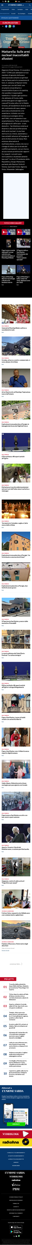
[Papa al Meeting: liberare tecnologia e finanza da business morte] (9, 269)
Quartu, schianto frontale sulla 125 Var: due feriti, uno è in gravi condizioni (18, 1006)
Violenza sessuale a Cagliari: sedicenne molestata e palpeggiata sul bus (18, 1054)
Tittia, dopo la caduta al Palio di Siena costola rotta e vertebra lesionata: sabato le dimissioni (18, 996)
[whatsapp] (8, 1)
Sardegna (20, 9)
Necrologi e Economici (16, 1200)
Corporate (16, 1216)
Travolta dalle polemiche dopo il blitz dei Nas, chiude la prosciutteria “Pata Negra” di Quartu (18, 986)
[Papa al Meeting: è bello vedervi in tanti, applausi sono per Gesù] (24, 269)
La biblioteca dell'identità (16, 1159)
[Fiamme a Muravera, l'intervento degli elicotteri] (16, 929)
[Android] (16, 1232)
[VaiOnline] (16, 1185)
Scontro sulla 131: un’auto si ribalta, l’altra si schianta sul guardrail (18, 1026)
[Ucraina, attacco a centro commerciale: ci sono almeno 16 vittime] (16, 345)
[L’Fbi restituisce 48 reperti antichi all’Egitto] (16, 442)
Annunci (16, 1162)
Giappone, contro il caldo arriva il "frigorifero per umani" (13, 882)
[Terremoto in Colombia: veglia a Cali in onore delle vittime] (16, 509)
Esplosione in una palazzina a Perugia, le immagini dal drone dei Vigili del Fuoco (15, 425)
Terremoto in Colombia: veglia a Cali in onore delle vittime (15, 524)
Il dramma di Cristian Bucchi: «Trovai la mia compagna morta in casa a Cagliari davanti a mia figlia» (18, 1035)
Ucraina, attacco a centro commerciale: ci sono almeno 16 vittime (16, 361)
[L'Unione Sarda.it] (16, 5)
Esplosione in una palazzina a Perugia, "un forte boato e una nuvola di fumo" (16, 556)
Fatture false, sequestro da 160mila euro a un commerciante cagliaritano (16, 914)
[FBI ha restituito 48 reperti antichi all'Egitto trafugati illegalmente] (16, 671)
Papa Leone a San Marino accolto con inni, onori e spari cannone (14, 816)
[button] (3, 26)
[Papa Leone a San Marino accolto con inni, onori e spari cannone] (16, 801)
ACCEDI (28, 1)
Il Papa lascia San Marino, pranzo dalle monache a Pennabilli (15, 622)
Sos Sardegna (21, 13)
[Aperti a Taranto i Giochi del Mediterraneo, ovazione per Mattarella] (16, 833)
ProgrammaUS (5, 9)
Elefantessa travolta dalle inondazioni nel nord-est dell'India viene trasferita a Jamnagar (15, 489)
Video (13, 9)
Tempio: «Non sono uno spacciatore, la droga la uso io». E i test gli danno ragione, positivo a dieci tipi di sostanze (18, 1016)
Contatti (16, 1206)
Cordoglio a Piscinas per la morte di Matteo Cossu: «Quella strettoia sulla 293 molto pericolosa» (18, 1063)
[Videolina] (16, 1134)
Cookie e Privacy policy (16, 1197)
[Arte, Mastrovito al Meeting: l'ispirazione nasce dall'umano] (16, 378)
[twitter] (3, 1)
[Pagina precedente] (22, 964)
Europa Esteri (10, 23)
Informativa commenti (16, 1213)
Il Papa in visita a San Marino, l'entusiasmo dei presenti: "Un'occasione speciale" (22, 255)
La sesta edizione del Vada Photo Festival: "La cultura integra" (13, 654)
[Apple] (16, 1227)
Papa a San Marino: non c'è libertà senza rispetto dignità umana (15, 752)
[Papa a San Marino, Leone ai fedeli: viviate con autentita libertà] (16, 703)
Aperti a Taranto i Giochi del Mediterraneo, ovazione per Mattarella (15, 848)
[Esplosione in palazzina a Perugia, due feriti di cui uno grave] (16, 571)
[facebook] (5, 1)
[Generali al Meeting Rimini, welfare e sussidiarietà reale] (16, 313)
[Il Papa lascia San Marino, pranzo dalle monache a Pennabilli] (16, 607)
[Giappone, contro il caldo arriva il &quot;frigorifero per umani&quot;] (16, 867)
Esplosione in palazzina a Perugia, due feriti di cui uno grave (15, 587)
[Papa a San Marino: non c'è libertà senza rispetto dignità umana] (16, 737)
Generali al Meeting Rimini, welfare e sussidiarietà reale (14, 329)
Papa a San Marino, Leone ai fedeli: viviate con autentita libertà (13, 718)
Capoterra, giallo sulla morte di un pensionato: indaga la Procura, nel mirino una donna (18, 1073)
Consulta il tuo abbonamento (16, 1152)
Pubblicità (16, 1203)
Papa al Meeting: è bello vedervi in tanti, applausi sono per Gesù (23, 279)
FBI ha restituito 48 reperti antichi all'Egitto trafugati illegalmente (13, 686)
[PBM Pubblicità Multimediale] (16, 1189)
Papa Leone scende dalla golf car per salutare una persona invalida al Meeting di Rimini (8, 254)
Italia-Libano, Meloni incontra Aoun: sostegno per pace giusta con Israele (14, 784)
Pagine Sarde (16, 1165)
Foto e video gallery (13, 223)
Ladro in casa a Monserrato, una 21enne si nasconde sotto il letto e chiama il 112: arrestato (18, 1045)
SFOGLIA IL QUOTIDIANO (9, 18)
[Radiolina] (16, 1142)
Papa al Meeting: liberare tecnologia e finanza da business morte (8, 279)
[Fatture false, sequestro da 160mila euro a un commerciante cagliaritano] (16, 899)
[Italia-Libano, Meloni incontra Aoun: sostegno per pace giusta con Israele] (16, 769)
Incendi (13, 13)
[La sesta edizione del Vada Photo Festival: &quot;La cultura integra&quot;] (16, 639)
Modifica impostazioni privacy (16, 1210)
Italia (26, 9)
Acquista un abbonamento (16, 1156)
